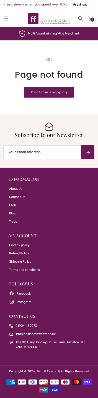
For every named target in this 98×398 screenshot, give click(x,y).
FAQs (12, 205)
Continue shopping (49, 92)
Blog (12, 213)
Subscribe (87, 152)
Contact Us (17, 197)
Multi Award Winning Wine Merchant (53, 33)
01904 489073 (26, 326)
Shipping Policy (20, 262)
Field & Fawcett (47, 371)
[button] (6, 18)
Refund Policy (19, 253)
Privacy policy (19, 245)
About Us (15, 189)
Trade (13, 222)
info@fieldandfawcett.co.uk (35, 334)
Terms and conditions (24, 270)
